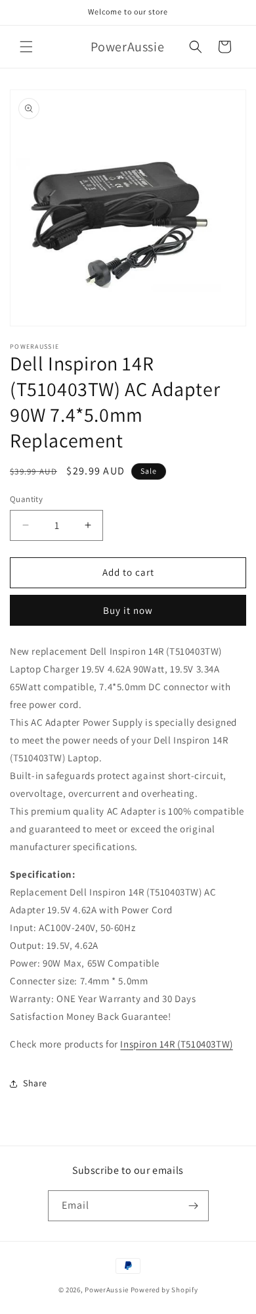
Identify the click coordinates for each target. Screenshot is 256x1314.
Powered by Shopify (164, 1289)
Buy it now (128, 610)
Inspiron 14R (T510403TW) (176, 1044)
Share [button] (35, 1083)
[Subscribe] (193, 1205)
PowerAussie (107, 1289)
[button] (26, 46)
